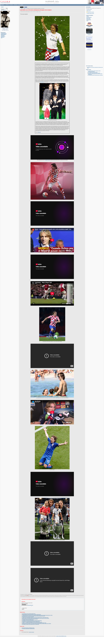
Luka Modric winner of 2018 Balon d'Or (28, 619)
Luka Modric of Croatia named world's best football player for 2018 (32, 620)
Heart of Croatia (3, 36)
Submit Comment (31, 632)
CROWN (87, 16)
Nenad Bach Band (3, 34)
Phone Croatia (3, 35)
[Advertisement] (89, 58)
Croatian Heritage (88, 19)
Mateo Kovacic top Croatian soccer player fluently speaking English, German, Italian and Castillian (36, 623)
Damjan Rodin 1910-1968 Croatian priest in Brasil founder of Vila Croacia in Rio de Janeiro (35, 618)
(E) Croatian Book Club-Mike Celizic (93, 72)
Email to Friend (90, 9)
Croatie (87, 20)
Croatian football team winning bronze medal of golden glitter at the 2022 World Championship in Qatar (37, 615)
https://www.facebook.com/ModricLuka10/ (28, 627)
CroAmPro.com (89, 27)
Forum (22, 4)
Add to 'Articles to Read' (91, 13)
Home (22, 8)
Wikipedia (39, 132)
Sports (24, 8)
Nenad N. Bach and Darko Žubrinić (25, 11)
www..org (27, 595)
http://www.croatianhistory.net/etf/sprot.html (28, 628)
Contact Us (11, 4)
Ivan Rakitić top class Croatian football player (28, 613)
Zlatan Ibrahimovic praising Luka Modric (28, 616)
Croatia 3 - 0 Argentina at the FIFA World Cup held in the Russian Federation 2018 (34, 622)
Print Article (89, 10)
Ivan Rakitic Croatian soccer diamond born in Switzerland (30, 624)
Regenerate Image (30, 605)
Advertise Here (89, 49)
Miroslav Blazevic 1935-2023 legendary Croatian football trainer (31, 614)
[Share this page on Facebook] (25, 7)
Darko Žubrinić (30, 594)
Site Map (7, 4)
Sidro (1, 37)
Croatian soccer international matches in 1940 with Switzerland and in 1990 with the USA (35, 617)
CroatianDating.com (3, 33)
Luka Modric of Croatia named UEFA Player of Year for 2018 (31, 621)
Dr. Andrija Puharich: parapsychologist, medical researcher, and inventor (94, 71)
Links (19, 4)
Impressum (15, 4)
